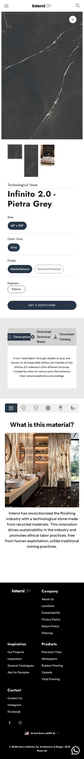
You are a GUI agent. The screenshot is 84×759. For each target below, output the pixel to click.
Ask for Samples (18, 672)
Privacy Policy (51, 619)
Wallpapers (49, 659)
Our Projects (16, 652)
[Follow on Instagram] (20, 723)
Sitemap (47, 633)
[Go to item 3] (47, 155)
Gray (14, 247)
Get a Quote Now (42, 305)
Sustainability (51, 613)
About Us (48, 599)
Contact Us (15, 698)
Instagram (14, 705)
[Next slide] (72, 475)
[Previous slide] (12, 475)
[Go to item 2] (31, 160)
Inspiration (15, 659)
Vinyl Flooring (51, 679)
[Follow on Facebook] (10, 723)
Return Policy (50, 626)
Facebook (14, 712)
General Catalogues (21, 665)
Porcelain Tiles (51, 652)
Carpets (47, 672)
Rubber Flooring (52, 665)
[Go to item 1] (15, 151)
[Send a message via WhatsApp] (75, 750)
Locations (48, 606)
